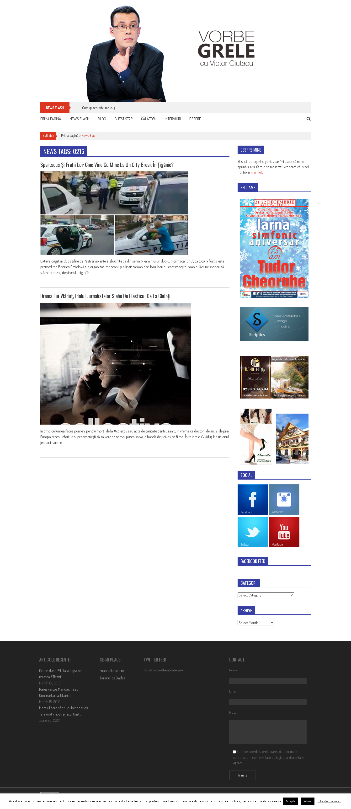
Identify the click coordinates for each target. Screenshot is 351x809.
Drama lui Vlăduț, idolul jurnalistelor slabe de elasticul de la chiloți (105, 296)
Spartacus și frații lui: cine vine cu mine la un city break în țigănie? (107, 164)
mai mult (257, 172)
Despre (195, 118)
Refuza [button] (307, 801)
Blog (102, 118)
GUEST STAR (124, 118)
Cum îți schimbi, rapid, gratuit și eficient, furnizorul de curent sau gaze (131, 107)
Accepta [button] (290, 801)
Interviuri (173, 118)
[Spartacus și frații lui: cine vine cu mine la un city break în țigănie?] (134, 213)
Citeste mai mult (329, 801)
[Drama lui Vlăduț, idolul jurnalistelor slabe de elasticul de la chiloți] (134, 364)
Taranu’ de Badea (112, 678)
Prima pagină (50, 118)
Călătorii (148, 118)
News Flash (79, 118)
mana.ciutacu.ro (112, 670)
